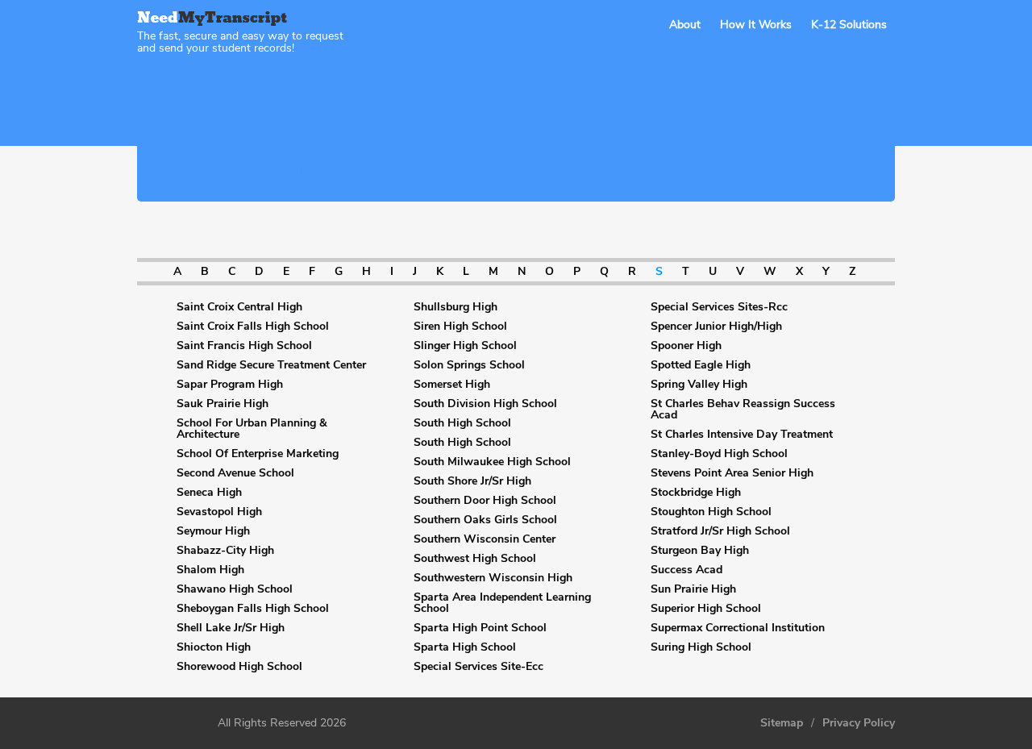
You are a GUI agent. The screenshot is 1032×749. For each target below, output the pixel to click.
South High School (462, 423)
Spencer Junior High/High (716, 326)
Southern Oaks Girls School (485, 520)
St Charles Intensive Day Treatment (742, 434)
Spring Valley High (699, 384)
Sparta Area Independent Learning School (502, 603)
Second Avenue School (235, 473)
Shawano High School (235, 589)
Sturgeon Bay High (700, 550)
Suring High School (701, 647)
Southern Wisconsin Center (485, 539)
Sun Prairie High (693, 589)
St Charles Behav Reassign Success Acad (743, 409)
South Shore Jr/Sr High (472, 481)
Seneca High (209, 492)
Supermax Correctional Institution (738, 628)
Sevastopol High (219, 512)
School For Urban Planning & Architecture (252, 429)
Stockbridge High (696, 492)
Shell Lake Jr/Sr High (231, 628)
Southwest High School (475, 558)
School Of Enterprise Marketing (258, 454)
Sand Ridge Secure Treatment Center (271, 365)
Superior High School (706, 608)
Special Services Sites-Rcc (719, 307)
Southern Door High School (485, 500)
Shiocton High (214, 647)
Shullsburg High (455, 307)
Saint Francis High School (244, 346)
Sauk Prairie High (222, 404)
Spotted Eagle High (701, 365)
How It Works (756, 24)
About (685, 24)
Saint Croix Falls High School (253, 326)
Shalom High (210, 570)
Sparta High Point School (480, 628)
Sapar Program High (230, 384)
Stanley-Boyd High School (719, 454)
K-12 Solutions (849, 24)
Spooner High (686, 346)
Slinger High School (465, 346)
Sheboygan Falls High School (253, 608)
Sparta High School (465, 647)
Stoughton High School (711, 512)
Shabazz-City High (225, 550)
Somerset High (452, 384)
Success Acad (686, 570)
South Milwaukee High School (492, 462)
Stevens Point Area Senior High (732, 473)
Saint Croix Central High (239, 307)
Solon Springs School (469, 365)
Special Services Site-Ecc (478, 666)
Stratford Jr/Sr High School (720, 531)
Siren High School (460, 326)
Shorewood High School (239, 666)
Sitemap (781, 723)
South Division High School (485, 404)
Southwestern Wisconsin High (493, 578)
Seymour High (213, 531)
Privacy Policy (858, 723)
